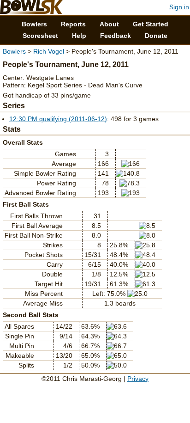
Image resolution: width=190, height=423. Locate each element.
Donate (156, 35)
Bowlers (34, 24)
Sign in (179, 7)
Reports (73, 24)
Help (79, 35)
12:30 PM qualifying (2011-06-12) (58, 119)
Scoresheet (40, 35)
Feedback (115, 35)
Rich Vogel (48, 51)
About (109, 24)
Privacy (137, 378)
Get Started (150, 24)
